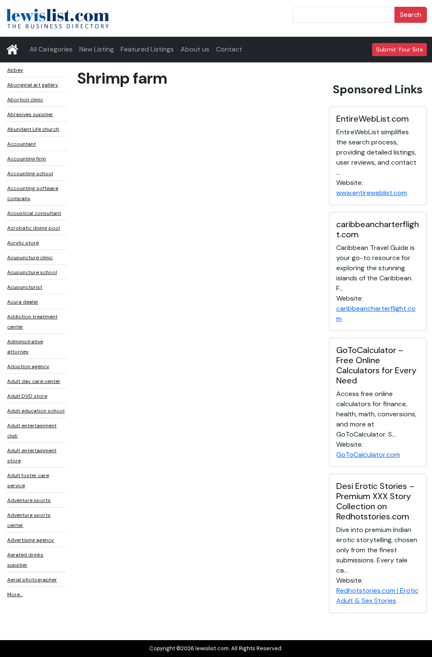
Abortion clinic (25, 99)
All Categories (51, 49)
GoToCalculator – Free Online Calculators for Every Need (376, 365)
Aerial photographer (32, 579)
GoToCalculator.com (368, 454)
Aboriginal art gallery (32, 84)
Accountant (21, 144)
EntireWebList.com (372, 119)
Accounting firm (26, 158)
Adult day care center (33, 381)
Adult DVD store (27, 396)
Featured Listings (147, 49)
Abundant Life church (33, 129)
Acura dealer (22, 302)
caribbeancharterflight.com (377, 229)
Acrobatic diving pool (33, 228)
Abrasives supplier (30, 114)
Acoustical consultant (34, 213)
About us (195, 49)
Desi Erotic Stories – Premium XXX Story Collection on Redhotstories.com (375, 501)
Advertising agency (30, 540)
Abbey (15, 70)
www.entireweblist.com (371, 192)
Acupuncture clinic (30, 257)
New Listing (96, 49)
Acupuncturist (24, 287)
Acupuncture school (32, 272)
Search (410, 14)
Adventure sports (29, 500)
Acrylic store (23, 242)
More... (14, 594)
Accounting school (30, 173)
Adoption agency (28, 366)
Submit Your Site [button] (399, 49)
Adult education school (36, 410)
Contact (229, 49)
